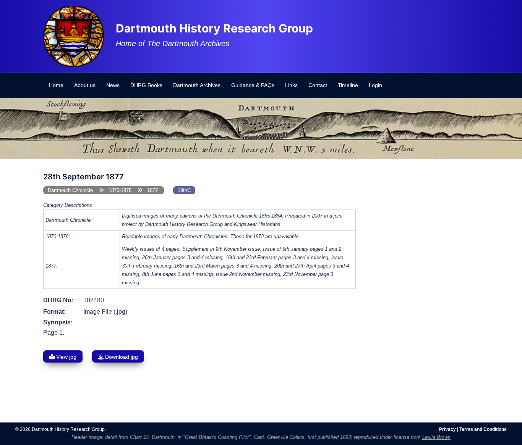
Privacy (447, 429)
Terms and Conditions (483, 429)
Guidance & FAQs (252, 85)
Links (291, 85)
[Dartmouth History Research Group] (73, 35)
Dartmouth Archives (196, 85)
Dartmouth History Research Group (214, 28)
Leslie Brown (436, 437)
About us (85, 85)
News (113, 85)
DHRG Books (146, 85)
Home (56, 85)
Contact (317, 85)
